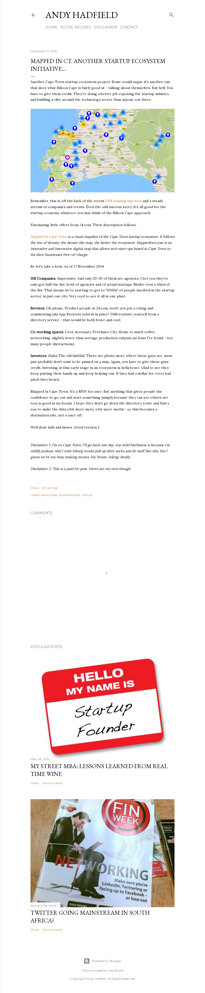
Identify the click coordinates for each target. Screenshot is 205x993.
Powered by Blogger (106, 961)
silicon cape (49, 495)
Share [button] (34, 488)
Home (52, 27)
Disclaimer (106, 27)
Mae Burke (116, 970)
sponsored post (69, 495)
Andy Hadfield (82, 15)
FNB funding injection (124, 201)
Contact (129, 27)
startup (87, 495)
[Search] (171, 14)
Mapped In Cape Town (48, 236)
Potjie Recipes (75, 27)
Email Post (50, 488)
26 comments (52, 929)
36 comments (52, 783)
